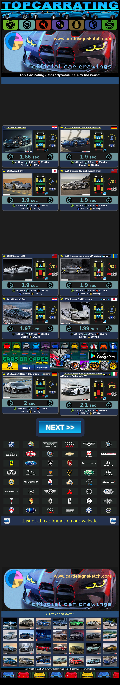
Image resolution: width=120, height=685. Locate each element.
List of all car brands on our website (60, 521)
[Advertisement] (60, 104)
